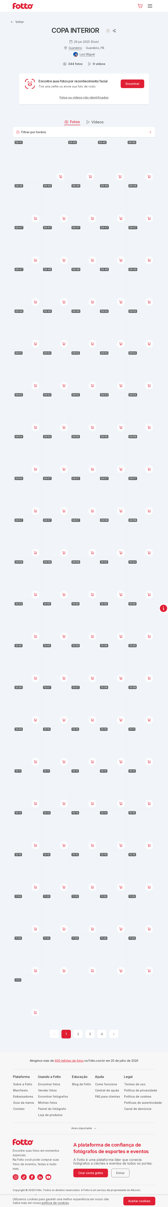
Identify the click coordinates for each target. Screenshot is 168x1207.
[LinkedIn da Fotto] (40, 1177)
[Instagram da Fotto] (15, 1177)
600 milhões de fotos (69, 1060)
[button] (140, 6)
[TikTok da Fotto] (24, 1177)
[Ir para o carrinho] (140, 6)
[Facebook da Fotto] (32, 1177)
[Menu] (150, 6)
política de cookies (55, 1203)
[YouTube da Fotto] (48, 1177)
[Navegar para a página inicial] (26, 6)
